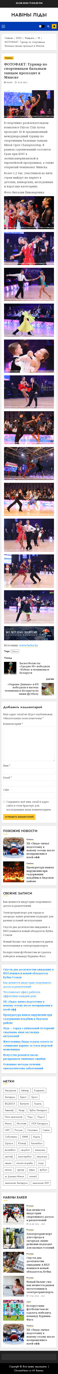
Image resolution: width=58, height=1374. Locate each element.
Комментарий (13, 724)
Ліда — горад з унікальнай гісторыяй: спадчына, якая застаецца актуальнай (29, 1032)
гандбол (25, 1150)
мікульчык (42, 1156)
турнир (20, 1170)
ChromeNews (21, 1370)
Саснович (32, 1130)
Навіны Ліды (29, 14)
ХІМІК (25, 1137)
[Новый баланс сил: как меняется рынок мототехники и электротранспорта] (13, 1286)
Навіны (8, 58)
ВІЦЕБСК (10, 1103)
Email (7, 777)
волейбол (10, 1150)
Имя (6, 765)
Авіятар (25, 1090)
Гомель (38, 1103)
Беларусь (10, 1097)
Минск (15, 651)
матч (28, 1302)
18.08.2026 (34, 1224)
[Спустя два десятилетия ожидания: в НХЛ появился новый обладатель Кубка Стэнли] (13, 1262)
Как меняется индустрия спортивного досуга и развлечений (40, 1215)
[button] (3, 26)
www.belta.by (28, 645)
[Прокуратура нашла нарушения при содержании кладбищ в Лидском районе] (13, 871)
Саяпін (46, 1130)
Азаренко (39, 1090)
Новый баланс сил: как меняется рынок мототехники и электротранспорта (40, 1287)
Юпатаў (22, 1143)
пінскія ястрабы (24, 1163)
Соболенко (11, 1137)
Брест (23, 1097)
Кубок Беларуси (38, 1110)
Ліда (29, 1117)
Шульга (9, 1143)
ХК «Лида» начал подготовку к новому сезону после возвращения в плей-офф (40, 850)
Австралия (10, 1090)
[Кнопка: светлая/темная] (42, 26)
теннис (8, 1170)
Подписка (54, 26)
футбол (43, 1170)
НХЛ (7, 1130)
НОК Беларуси (39, 1123)
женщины (40, 1150)
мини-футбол (25, 1156)
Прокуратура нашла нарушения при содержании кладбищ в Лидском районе (40, 874)
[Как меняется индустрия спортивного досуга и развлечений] (13, 1214)
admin (9, 82)
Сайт (6, 789)
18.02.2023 (22, 82)
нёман (8, 1163)
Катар (22, 1110)
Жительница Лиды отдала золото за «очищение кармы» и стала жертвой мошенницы (28, 1045)
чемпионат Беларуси (16, 1183)
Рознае (30, 1206)
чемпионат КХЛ (40, 1183)
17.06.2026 (34, 1296)
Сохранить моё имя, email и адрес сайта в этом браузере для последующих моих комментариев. (28, 805)
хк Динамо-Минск (14, 1176)
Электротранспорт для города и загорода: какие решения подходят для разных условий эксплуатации (28, 916)
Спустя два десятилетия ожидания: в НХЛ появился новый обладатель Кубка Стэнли (28, 931)
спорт (41, 1163)
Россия (18, 1130)
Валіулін (24, 1103)
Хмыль (36, 1137)
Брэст (34, 1097)
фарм (32, 1170)
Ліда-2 (41, 1117)
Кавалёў (9, 1110)
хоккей (33, 1176)
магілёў (9, 1156)
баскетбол (36, 1143)
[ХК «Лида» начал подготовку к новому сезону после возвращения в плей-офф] (13, 847)
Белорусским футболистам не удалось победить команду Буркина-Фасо (38, 1312)
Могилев (21, 1123)
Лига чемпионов (13, 1117)
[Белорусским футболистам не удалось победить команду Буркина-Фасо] (13, 1310)
